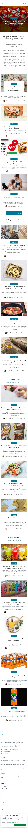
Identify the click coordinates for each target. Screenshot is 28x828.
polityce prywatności (14, 822)
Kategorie (4, 795)
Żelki (2, 809)
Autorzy (3, 783)
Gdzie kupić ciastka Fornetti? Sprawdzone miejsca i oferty (13, 779)
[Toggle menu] (25, 3)
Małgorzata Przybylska (6, 788)
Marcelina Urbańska (5, 791)
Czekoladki (14, 242)
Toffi (2, 807)
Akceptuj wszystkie (20, 824)
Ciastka (14, 83)
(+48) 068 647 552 (6, 751)
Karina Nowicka (4, 786)
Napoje (14, 563)
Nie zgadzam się (8, 824)
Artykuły (3, 757)
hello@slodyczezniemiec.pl (8, 753)
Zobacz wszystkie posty (14, 223)
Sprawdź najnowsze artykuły (14, 213)
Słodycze (14, 17)
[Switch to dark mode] (23, 3)
